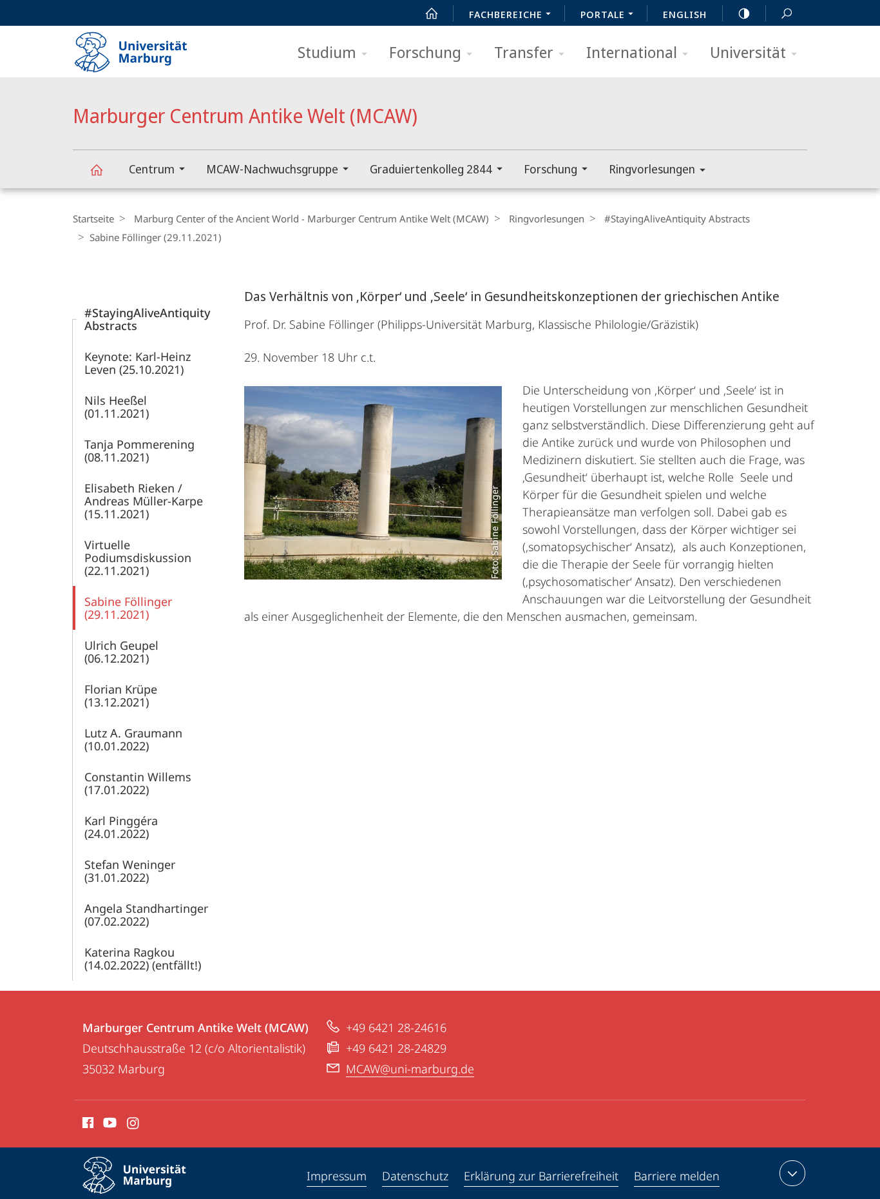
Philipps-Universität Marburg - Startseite (153, 47)
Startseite (93, 218)
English (685, 14)
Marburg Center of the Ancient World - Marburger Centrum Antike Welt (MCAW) (311, 218)
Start (431, 13)
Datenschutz (415, 1176)
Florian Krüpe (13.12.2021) (120, 695)
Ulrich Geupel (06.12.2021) (121, 652)
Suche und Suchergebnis (786, 13)
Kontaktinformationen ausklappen (792, 1173)
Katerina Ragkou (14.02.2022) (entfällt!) (142, 958)
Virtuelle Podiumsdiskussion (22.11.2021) (137, 557)
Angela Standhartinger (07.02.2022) (146, 915)
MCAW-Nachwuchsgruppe (272, 169)
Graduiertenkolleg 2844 (431, 169)
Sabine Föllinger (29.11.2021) (128, 608)
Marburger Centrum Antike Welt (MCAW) (96, 169)
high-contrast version (744, 13)
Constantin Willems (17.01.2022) (137, 783)
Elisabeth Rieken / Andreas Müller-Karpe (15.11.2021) (143, 501)
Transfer (523, 52)
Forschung (425, 52)
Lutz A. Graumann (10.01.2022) (133, 739)
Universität (748, 52)
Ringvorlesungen (652, 169)
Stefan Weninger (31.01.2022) (129, 871)
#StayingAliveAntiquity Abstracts (677, 218)
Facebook (87, 1125)
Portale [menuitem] (602, 14)
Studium (327, 52)
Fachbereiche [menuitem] (505, 14)
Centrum (152, 169)
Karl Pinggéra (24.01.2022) (121, 827)
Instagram (134, 1125)
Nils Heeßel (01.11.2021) (116, 407)
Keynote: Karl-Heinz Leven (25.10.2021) (137, 363)
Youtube (108, 1125)
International (631, 52)
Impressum (337, 1176)
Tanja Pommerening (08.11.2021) (139, 450)
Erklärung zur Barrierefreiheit (541, 1176)
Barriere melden (677, 1176)
